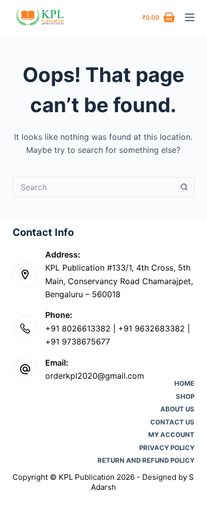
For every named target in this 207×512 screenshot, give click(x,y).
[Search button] (184, 187)
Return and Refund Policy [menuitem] (145, 460)
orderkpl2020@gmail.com (94, 376)
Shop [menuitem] (185, 396)
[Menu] (189, 17)
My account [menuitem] (171, 435)
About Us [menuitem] (177, 409)
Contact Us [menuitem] (172, 422)
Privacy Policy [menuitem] (166, 448)
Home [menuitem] (184, 383)
